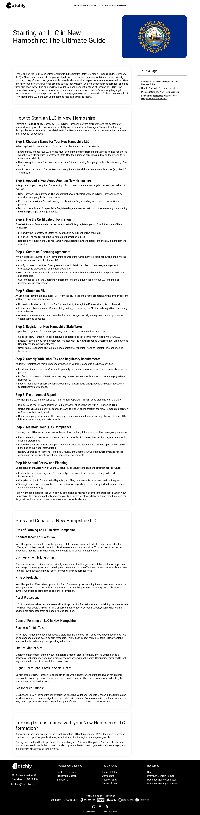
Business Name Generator (161, 779)
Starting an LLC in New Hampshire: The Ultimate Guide (159, 83)
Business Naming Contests (162, 783)
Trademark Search (67, 775)
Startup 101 (63, 779)
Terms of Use (109, 783)
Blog (149, 772)
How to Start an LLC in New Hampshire (159, 88)
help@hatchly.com (25, 784)
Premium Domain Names (160, 775)
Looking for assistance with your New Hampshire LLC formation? (159, 97)
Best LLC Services (66, 772)
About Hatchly (109, 772)
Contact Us (108, 775)
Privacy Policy (109, 779)
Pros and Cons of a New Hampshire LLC (160, 92)
